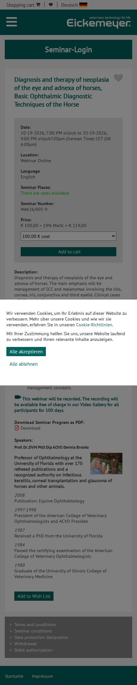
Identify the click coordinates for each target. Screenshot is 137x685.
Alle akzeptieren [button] (26, 352)
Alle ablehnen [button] (24, 364)
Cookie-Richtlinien (94, 325)
